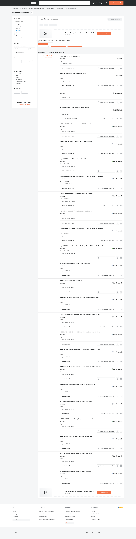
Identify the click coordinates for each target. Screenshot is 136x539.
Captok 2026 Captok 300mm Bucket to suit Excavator (75, 159)
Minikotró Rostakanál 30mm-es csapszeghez (73, 73)
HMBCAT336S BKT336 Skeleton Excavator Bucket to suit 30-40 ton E (80, 314)
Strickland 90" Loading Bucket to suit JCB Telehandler (76, 124)
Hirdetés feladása (103, 33)
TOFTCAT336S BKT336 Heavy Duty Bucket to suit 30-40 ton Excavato (80, 366)
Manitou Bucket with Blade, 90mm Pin (71, 280)
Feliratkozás (43, 44)
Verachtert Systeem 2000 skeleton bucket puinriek (74, 107)
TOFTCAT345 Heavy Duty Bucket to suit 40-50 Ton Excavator (78, 384)
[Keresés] (40, 3)
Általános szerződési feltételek (46, 511)
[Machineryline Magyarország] (21, 3)
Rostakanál (63, 91)
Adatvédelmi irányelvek (44, 514)
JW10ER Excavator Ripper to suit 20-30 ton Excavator (76, 401)
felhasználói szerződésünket (75, 46)
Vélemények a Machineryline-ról (47, 519)
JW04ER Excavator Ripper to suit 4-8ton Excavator (75, 263)
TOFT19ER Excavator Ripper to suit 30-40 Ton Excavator (76, 436)
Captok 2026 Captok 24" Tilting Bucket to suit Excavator (76, 193)
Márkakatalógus (43, 522)
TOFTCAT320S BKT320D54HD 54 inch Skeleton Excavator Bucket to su (81, 332)
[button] (117, 68)
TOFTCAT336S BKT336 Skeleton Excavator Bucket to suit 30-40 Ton (80, 297)
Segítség (15, 514)
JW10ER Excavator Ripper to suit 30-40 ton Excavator (76, 453)
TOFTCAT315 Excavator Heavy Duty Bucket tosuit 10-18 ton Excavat (80, 349)
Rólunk (14, 511)
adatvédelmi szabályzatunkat (58, 46)
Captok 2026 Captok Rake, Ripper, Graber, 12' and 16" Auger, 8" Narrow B (81, 176)
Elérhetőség (15, 516)
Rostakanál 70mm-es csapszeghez (70, 56)
